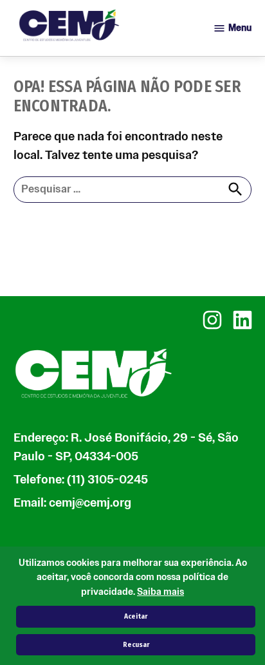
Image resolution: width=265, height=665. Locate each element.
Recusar (136, 645)
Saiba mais (160, 592)
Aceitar (135, 616)
